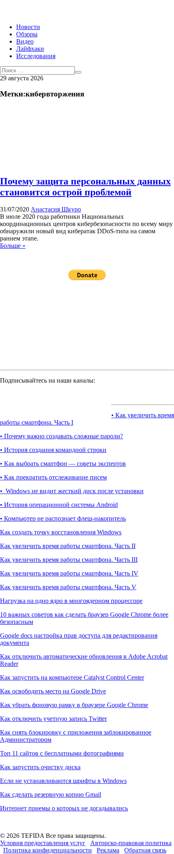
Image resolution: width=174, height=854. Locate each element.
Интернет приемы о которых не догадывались (64, 808)
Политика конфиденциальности (47, 850)
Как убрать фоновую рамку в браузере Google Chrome (74, 704)
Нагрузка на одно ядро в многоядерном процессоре (71, 600)
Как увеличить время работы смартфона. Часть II (68, 545)
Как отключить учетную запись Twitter (53, 718)
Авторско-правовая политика (131, 842)
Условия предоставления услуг (42, 842)
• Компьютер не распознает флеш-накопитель (63, 518)
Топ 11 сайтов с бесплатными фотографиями (62, 753)
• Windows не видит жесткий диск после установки (72, 491)
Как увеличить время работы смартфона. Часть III (69, 559)
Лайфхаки (30, 48)
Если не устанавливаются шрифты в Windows (63, 780)
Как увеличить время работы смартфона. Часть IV (69, 573)
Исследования (35, 55)
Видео (25, 41)
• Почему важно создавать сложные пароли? (61, 436)
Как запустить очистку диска (40, 767)
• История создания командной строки (53, 449)
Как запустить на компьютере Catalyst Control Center (72, 677)
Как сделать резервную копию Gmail (50, 794)
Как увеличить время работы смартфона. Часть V (68, 587)
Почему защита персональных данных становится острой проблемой (85, 186)
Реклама (108, 850)
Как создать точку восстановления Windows (60, 532)
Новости (28, 26)
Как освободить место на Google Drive (53, 691)
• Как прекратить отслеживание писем (53, 477)
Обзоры (27, 34)
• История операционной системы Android (59, 504)
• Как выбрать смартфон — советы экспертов (63, 463)
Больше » (12, 245)
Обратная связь (145, 850)
